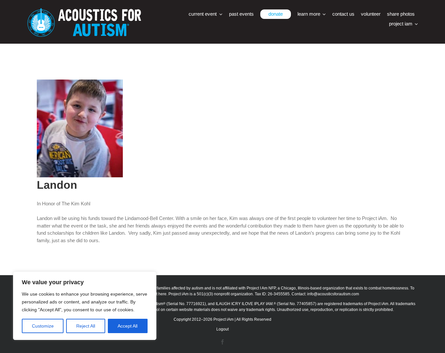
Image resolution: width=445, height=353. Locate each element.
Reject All (85, 326)
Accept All (127, 326)
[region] (84, 306)
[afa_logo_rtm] (84, 10)
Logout (222, 329)
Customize (43, 326)
